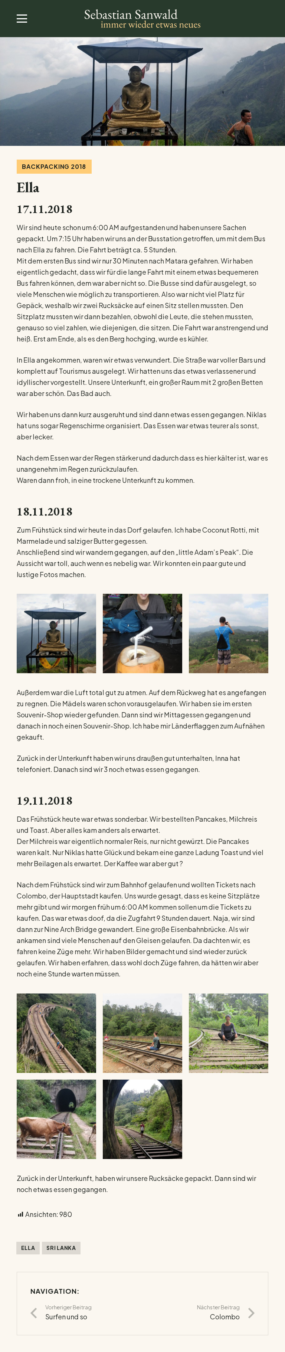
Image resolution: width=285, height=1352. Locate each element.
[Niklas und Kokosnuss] (142, 633)
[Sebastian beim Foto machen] (228, 633)
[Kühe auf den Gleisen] (56, 1119)
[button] (22, 18)
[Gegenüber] (142, 1033)
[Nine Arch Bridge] (56, 1033)
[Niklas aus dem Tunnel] (142, 1119)
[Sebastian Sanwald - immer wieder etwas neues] (142, 18)
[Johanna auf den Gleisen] (228, 1033)
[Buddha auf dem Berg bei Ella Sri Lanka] (56, 633)
